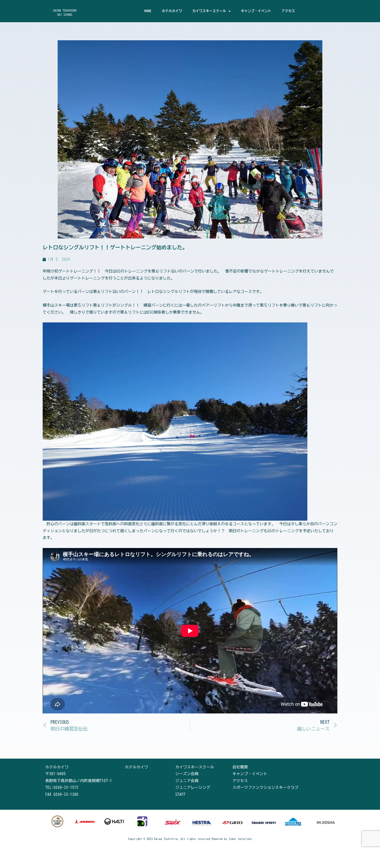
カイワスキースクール (209, 11)
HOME (147, 11)
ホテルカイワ (172, 11)
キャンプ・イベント (256, 11)
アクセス (288, 11)
